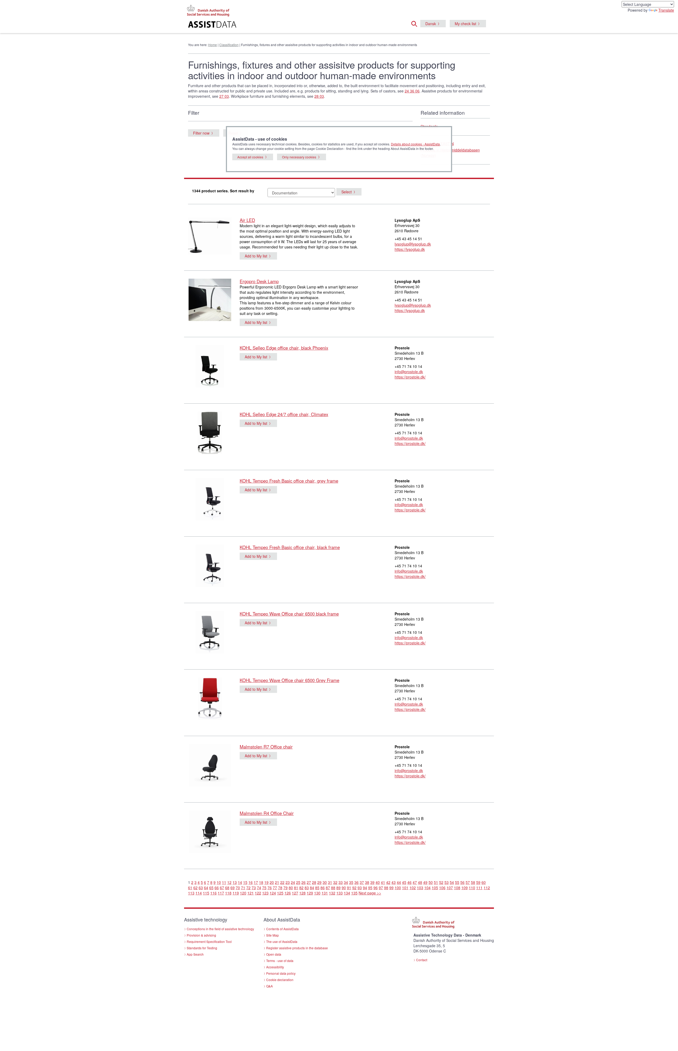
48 (420, 882)
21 (277, 882)
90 (344, 887)
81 (296, 887)
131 (325, 893)
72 (248, 887)
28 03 (319, 96)
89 (338, 887)
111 (479, 887)
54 (452, 882)
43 (393, 882)
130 (317, 893)
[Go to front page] (274, 25)
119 (236, 893)
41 (383, 882)
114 (198, 893)
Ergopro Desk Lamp (259, 281)
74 (259, 887)
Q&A (269, 986)
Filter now (201, 133)
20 (272, 882)
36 (356, 882)
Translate (666, 10)
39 (372, 882)
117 (221, 893)
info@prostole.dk (409, 371)
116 (213, 893)
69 (232, 887)
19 (266, 882)
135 (354, 893)
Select (346, 191)
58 (473, 882)
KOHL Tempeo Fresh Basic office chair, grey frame (289, 481)
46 (409, 882)
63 (201, 887)
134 (347, 893)
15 (245, 882)
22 (282, 882)
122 (258, 893)
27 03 (224, 96)
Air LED (247, 220)
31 (330, 882)
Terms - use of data (279, 960)
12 (229, 882)
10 (219, 882)
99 (391, 887)
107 (450, 887)
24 (293, 882)
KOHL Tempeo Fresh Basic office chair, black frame (290, 547)
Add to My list (256, 256)
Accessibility (275, 967)
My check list (465, 23)
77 (275, 887)
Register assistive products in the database (297, 948)
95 (370, 887)
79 (285, 887)
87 (328, 887)
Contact (421, 960)
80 (291, 887)
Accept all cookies (250, 157)
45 (404, 882)
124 (273, 893)
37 (362, 882)
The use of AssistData (281, 941)
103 (420, 887)
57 (468, 882)
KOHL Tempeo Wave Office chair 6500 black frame (289, 614)
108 (457, 887)
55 (457, 882)
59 (478, 882)
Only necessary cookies (299, 157)
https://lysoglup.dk (410, 249)
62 (195, 887)
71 (243, 887)
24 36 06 (412, 90)
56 (462, 882)
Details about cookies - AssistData (415, 144)
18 (261, 882)
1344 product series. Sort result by (223, 190)
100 (398, 887)
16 (250, 882)
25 (298, 882)
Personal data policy (281, 973)
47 (415, 882)
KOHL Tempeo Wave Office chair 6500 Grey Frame (289, 680)
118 (228, 893)
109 (464, 887)
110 (472, 887)
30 (325, 882)
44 (399, 882)
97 (381, 887)
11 (224, 882)
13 (235, 882)
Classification (229, 44)
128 (302, 893)
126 (287, 893)
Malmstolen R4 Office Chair (267, 813)
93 (360, 887)
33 (340, 882)
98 (386, 887)
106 (442, 887)
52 (441, 882)
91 (349, 887)
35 (351, 882)
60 (483, 882)
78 (280, 887)
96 (375, 887)
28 (314, 882)
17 (256, 882)
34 (346, 882)
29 (319, 882)
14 (240, 882)
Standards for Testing (202, 948)
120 (243, 893)
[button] (415, 23)
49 (425, 882)
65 (211, 887)
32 (335, 882)
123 (265, 893)
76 (269, 887)
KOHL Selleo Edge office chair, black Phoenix (284, 348)
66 (217, 887)
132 (332, 893)
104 (427, 887)
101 (405, 887)
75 (264, 887)
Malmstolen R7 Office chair (266, 746)
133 (339, 893)
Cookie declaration (279, 979)
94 (365, 887)
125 (280, 893)
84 (312, 887)
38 (367, 882)
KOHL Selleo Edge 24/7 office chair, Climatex (284, 414)
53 (446, 882)
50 (431, 882)
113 (191, 893)
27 (309, 882)
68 (227, 887)
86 (322, 887)
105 (435, 887)
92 (354, 887)
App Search (195, 954)
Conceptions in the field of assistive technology (220, 929)
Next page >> (370, 893)
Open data (273, 954)
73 (254, 887)
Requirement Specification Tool (209, 941)
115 (206, 893)
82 (301, 887)
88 (333, 887)
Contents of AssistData (282, 929)
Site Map (272, 935)
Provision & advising (201, 935)
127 (295, 893)
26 (303, 882)
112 (487, 887)
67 (222, 887)
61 (190, 887)
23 (288, 882)
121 (250, 893)
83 (307, 887)
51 (436, 882)
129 (310, 893)
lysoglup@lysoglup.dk (413, 244)
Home (212, 44)
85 (317, 887)
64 (206, 887)
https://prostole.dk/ (410, 377)
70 (238, 887)
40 (378, 882)
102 (412, 887)
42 (388, 882)
